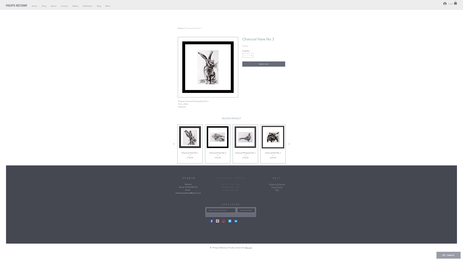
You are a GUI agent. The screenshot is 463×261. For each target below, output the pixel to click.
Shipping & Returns (277, 184)
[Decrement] (244, 55)
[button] (44, 6)
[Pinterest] (217, 221)
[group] (231, 143)
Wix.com (248, 247)
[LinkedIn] (236, 221)
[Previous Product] (173, 143)
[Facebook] (211, 221)
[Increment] (251, 55)
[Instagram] (223, 221)
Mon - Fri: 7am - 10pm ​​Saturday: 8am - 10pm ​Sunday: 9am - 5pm (230, 187)
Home (180, 28)
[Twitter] (229, 221)
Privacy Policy (277, 187)
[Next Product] (289, 143)
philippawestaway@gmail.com (188, 193)
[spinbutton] (248, 55)
